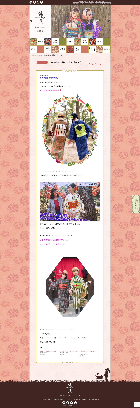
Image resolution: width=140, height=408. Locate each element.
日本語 (81, 3)
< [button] (31, 21)
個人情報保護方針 (94, 399)
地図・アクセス (98, 3)
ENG (87, 3)
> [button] (108, 21)
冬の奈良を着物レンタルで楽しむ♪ (68, 351)
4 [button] (72, 36)
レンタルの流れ (45, 399)
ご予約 (91, 3)
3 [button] (70, 36)
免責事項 (83, 399)
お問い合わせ (107, 3)
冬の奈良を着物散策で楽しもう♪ (48, 351)
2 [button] (69, 36)
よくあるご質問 (58, 399)
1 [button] (67, 36)
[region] (70, 21)
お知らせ (76, 3)
